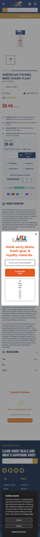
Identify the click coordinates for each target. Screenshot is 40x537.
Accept (19, 520)
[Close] (36, 234)
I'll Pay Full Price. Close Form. (20, 289)
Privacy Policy (28, 514)
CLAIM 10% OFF (20, 273)
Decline (19, 526)
